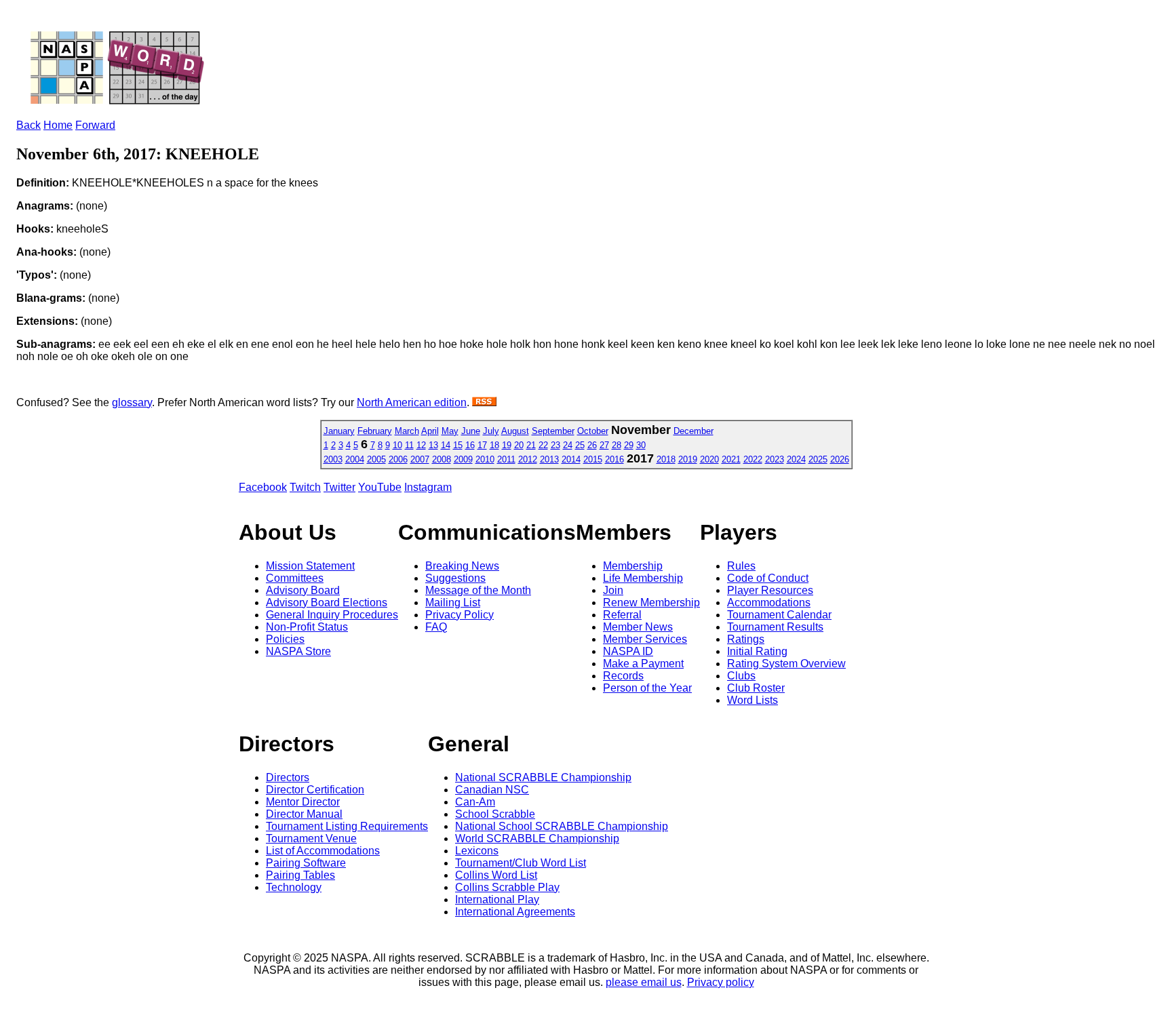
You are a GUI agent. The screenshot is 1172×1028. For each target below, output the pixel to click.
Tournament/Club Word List (520, 863)
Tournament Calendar (779, 614)
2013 (549, 459)
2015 (592, 459)
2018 (666, 459)
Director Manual (304, 814)
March (407, 431)
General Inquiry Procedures (332, 614)
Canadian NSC (492, 789)
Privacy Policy (459, 614)
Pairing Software (306, 863)
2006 (398, 459)
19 (506, 445)
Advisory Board (303, 590)
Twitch (305, 487)
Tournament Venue (311, 838)
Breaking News (462, 566)
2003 (333, 459)
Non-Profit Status (307, 627)
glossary (132, 402)
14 (445, 445)
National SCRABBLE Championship (543, 777)
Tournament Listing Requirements (347, 826)
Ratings (745, 639)
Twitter (339, 487)
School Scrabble (495, 814)
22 (543, 445)
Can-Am (475, 802)
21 (531, 445)
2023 (774, 459)
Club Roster (756, 688)
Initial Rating (757, 651)
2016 (614, 459)
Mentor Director (303, 802)
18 (494, 445)
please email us (644, 982)
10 (397, 445)
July (491, 431)
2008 (441, 459)
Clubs (741, 675)
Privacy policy (720, 982)
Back (28, 125)
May (450, 431)
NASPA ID (628, 651)
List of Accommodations (323, 850)
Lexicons (477, 850)
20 (519, 445)
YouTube (380, 487)
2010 (484, 459)
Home (58, 125)
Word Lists (752, 700)
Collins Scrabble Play (507, 887)
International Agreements (515, 911)
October (592, 431)
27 (604, 445)
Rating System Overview (786, 663)
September (553, 431)
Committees (295, 578)
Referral (622, 614)
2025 (817, 459)
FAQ (436, 627)
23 (555, 445)
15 (458, 445)
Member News (638, 627)
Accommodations (768, 602)
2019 (687, 459)
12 (421, 445)
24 (567, 445)
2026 (839, 459)
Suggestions (455, 578)
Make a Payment (643, 663)
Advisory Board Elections (326, 602)
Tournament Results (775, 627)
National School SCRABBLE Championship (561, 826)
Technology (293, 887)
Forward (95, 125)
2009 (463, 459)
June (470, 431)
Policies (285, 639)
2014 (571, 459)
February (374, 431)
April (430, 431)
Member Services (645, 639)
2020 (709, 459)
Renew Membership (651, 602)
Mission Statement (310, 566)
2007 (419, 459)
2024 (796, 459)
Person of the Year (647, 688)
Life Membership (643, 578)
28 (616, 445)
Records (623, 675)
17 (482, 445)
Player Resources (770, 590)
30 (641, 445)
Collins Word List (496, 875)
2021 (731, 459)
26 (592, 445)
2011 (506, 459)
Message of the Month (478, 590)
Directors (287, 777)
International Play (497, 899)
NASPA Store (298, 651)
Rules (741, 566)
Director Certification (315, 789)
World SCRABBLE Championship (537, 838)
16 (470, 445)
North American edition (412, 402)
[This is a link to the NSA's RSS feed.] (484, 402)
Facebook (263, 487)
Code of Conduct (767, 578)
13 (433, 445)
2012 (527, 459)
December (693, 431)
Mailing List (452, 602)
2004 (354, 459)
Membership (633, 566)
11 (409, 445)
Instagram (428, 487)
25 (580, 445)
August (515, 431)
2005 (376, 459)
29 (628, 445)
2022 (752, 459)
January (339, 431)
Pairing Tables (300, 875)
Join (613, 590)
